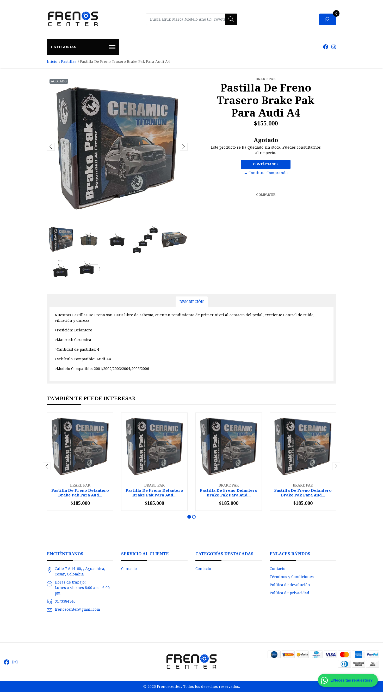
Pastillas (68, 61)
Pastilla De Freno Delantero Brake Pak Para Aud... (80, 492)
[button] (189, 517)
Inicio (52, 61)
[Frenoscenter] (73, 19)
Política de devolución (290, 585)
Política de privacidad (289, 593)
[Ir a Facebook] (325, 47)
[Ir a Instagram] (333, 47)
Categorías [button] (63, 47)
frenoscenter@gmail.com (77, 609)
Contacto (129, 569)
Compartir (265, 195)
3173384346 (65, 601)
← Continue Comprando (266, 173)
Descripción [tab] (192, 302)
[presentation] (51, 147)
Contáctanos (266, 164)
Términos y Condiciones (292, 577)
